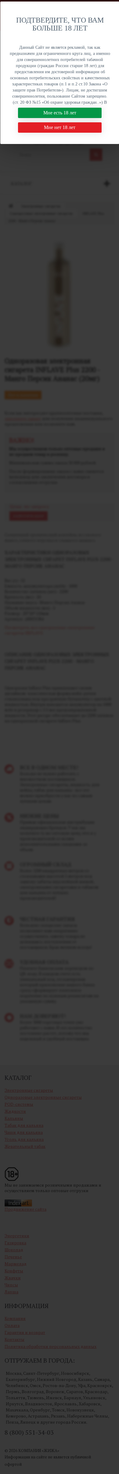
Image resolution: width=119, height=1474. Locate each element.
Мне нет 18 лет (59, 127)
